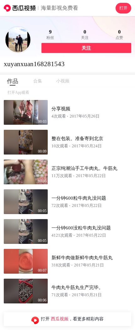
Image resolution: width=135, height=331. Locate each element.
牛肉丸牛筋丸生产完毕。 (77, 287)
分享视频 (60, 108)
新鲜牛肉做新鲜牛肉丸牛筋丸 (82, 257)
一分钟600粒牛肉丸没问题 (78, 198)
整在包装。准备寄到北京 (77, 138)
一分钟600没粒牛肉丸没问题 (81, 227)
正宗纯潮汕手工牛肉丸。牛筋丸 (84, 168)
